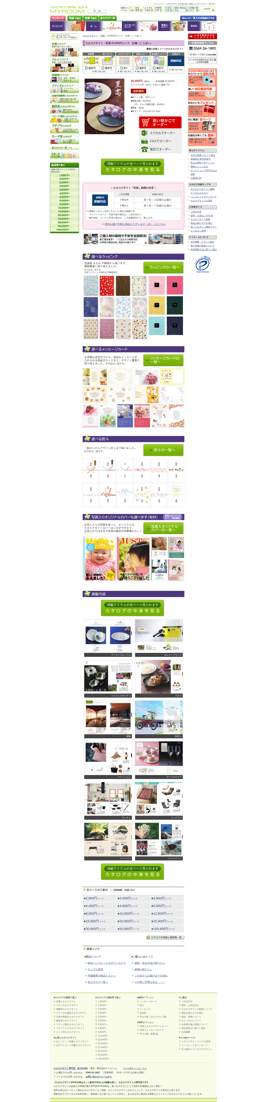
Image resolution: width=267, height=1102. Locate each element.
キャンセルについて (191, 1020)
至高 (102, 36)
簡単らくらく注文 (199, 166)
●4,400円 (94, 906)
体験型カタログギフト (67, 1009)
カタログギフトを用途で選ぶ (74, 18)
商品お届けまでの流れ (201, 223)
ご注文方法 (168, 9)
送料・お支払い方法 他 (202, 215)
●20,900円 (128, 921)
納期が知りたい (143, 969)
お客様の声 (158, 9)
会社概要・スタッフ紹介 (203, 242)
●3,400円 (127, 898)
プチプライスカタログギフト (70, 1028)
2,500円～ (103, 1009)
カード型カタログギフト (68, 1032)
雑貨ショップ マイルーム (122, 9)
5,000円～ (103, 1028)
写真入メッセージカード (152, 1030)
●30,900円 (95, 929)
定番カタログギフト (66, 1001)
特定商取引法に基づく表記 (204, 249)
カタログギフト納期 (200, 219)
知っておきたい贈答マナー (204, 227)
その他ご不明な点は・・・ (150, 982)
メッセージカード (140, 26)
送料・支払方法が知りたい (150, 963)
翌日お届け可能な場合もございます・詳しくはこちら (135, 224)
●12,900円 (162, 913)
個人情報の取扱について (203, 245)
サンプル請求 (95, 969)
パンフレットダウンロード (204, 197)
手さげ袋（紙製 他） (150, 1034)
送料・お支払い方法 (181, 9)
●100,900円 (163, 929)
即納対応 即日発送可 (201, 159)
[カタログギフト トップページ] (69, 12)
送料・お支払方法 (190, 1005)
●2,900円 (94, 898)
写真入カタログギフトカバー (154, 1026)
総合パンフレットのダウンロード (107, 963)
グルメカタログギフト (67, 1005)
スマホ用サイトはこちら (135, 1068)
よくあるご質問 (148, 9)
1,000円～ (103, 1001)
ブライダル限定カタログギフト (71, 1013)
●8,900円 (94, 913)
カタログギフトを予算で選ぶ (91, 18)
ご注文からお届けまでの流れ (151, 975)
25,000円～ (103, 1047)
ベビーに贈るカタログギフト (70, 1024)
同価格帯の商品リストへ (102, 975)
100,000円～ (104, 1058)
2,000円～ (103, 1005)
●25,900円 (162, 921)
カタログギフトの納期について (196, 1009)
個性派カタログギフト (67, 1020)
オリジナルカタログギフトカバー (172, 26)
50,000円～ (103, 1055)
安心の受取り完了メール (203, 163)
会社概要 (138, 9)
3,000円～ (103, 1013)
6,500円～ (103, 1032)
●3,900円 (161, 898)
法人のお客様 (191, 18)
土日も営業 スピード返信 (203, 155)
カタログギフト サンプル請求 (195, 1041)
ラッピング (68, 26)
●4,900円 (127, 906)
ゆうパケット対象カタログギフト (72, 1041)
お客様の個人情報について (194, 1024)
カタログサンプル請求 (201, 200)
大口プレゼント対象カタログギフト (73, 1045)
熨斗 (142, 1005)
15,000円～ (103, 1039)
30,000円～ (103, 1051)
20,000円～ (103, 1043)
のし (104, 26)
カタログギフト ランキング (58, 18)
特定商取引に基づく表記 (193, 1028)
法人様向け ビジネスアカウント (197, 1049)
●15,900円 (95, 921)
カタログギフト (209, 9)
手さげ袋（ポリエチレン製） (154, 1016)
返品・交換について (191, 1016)
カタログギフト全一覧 (108, 18)
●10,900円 (128, 913)
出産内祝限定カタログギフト (70, 1016)
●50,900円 (128, 929)
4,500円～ (103, 1024)
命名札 (202, 26)
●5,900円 (161, 906)
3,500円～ (103, 1016)
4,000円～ (103, 1020)
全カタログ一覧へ (98, 982)
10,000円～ (103, 1036)
